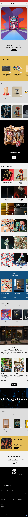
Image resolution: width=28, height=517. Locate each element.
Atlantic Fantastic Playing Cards (7, 182)
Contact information (19, 514)
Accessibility (2, 506)
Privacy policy (6, 514)
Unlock (14, 157)
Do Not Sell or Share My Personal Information (5, 509)
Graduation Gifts (11, 500)
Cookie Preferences (3, 507)
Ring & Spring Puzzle (20, 216)
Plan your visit (14, 384)
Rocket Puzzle (6, 97)
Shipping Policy (3, 499)
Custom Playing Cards (20, 499)
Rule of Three (20, 182)
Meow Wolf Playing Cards (6, 320)
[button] (27, 258)
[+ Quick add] (10, 72)
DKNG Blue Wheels (7, 266)
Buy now (14, 50)
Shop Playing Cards (3, 297)
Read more (14, 463)
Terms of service (10, 514)
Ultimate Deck (17, 320)
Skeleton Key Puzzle (7, 199)
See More (15, 380)
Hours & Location (3, 380)
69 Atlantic (16, 442)
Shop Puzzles (15, 297)
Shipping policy (15, 514)
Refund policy (2, 514)
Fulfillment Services (20, 500)
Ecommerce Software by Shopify (9, 513)
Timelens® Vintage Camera (6, 74)
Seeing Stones (7, 216)
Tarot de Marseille (20, 199)
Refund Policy (3, 500)
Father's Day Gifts (11, 499)
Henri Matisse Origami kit (17, 74)
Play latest (16, 447)
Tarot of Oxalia (21, 266)
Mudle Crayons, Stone (17, 97)
